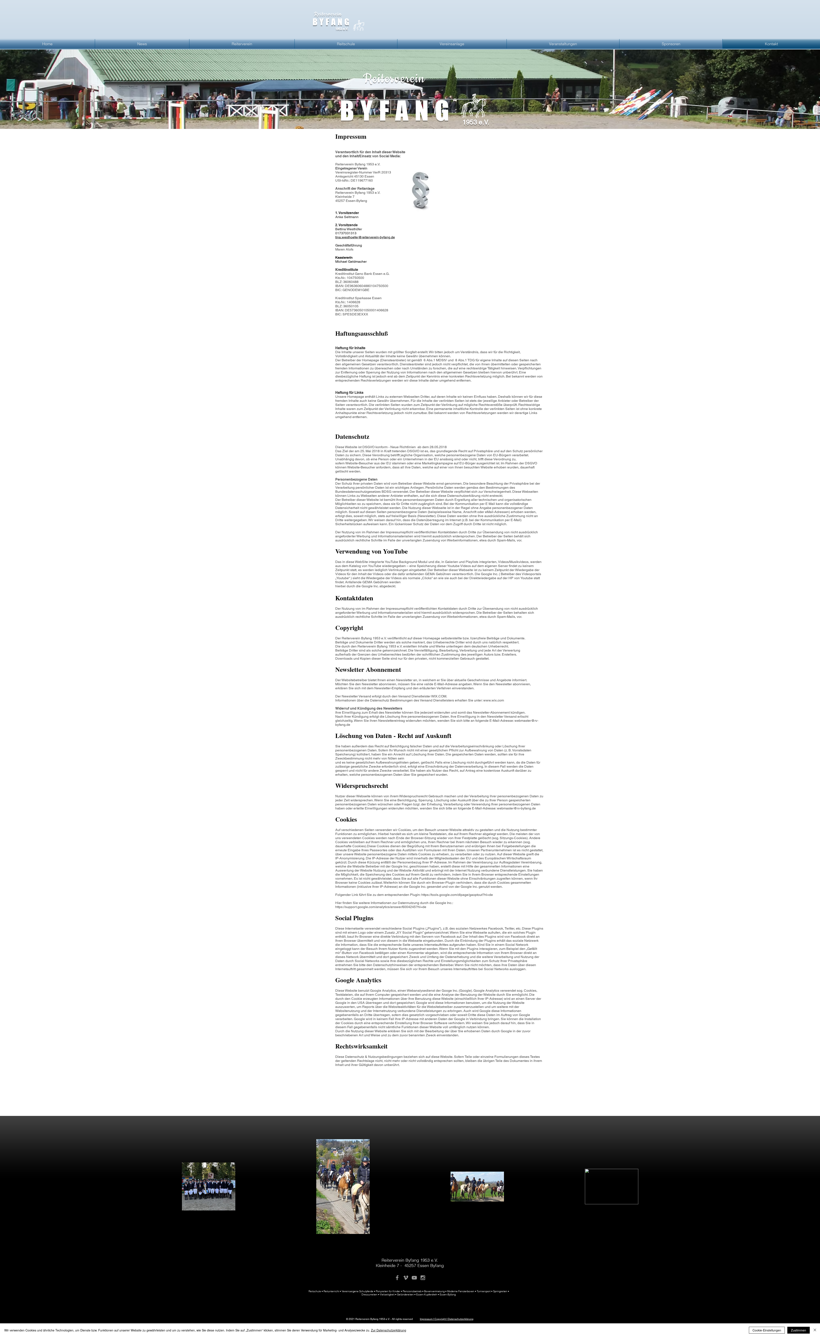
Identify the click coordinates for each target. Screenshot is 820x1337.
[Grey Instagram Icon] (423, 1277)
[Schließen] (814, 1330)
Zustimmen (798, 1330)
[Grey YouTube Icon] (414, 1277)
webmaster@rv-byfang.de (516, 808)
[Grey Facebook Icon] (397, 1277)
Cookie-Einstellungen (767, 1330)
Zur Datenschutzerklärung (388, 1330)
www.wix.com (493, 700)
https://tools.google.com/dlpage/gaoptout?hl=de (457, 895)
